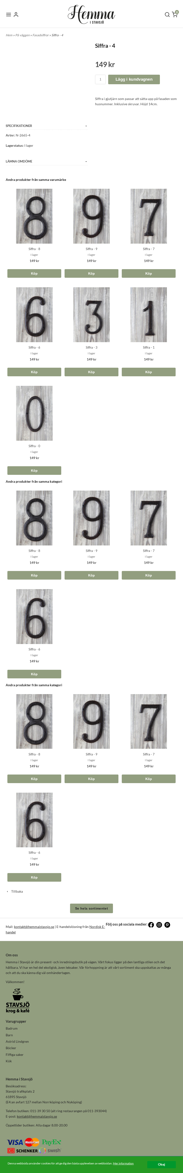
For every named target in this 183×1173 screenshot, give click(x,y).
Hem (9, 35)
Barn (9, 1035)
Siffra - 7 (149, 249)
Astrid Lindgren (17, 1041)
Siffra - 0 (34, 446)
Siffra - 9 (91, 249)
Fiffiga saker (15, 1055)
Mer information (123, 1163)
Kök (9, 1061)
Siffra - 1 (149, 347)
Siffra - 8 (34, 249)
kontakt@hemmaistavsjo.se (34, 927)
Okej (161, 1164)
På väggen (22, 35)
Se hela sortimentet (91, 908)
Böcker (11, 1048)
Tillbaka (16, 891)
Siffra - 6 (34, 347)
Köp (34, 273)
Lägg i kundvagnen (134, 79)
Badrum (12, 1028)
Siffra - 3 (91, 347)
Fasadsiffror (40, 35)
